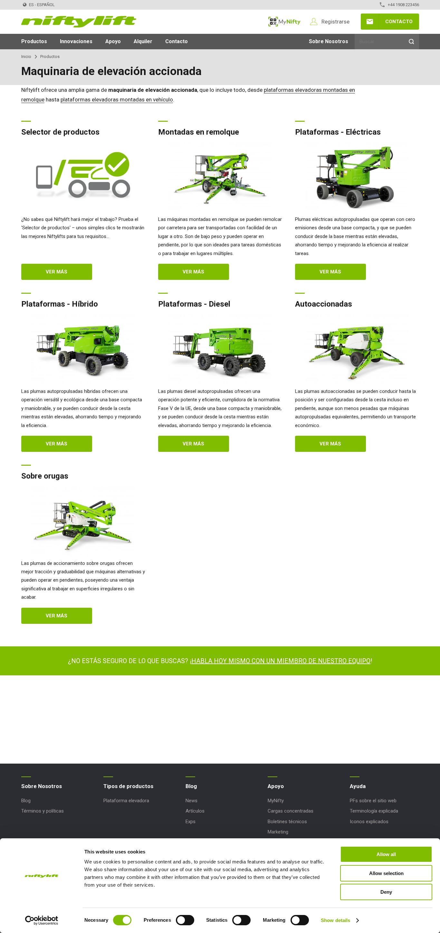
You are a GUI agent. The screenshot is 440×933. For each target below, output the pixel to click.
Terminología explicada (374, 811)
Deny (386, 892)
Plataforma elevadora (126, 801)
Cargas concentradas (290, 811)
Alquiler (143, 41)
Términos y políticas (42, 811)
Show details (335, 920)
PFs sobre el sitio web (373, 801)
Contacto (399, 21)
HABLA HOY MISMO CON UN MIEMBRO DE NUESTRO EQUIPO (280, 661)
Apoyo (113, 41)
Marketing (278, 832)
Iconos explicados (369, 821)
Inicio (26, 56)
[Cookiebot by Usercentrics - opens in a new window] (42, 920)
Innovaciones (76, 41)
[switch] (185, 920)
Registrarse (335, 21)
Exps (191, 821)
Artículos (195, 811)
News (191, 801)
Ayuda (358, 786)
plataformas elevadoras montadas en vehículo (117, 99)
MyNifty (284, 21)
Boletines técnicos (287, 821)
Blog (26, 801)
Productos (34, 41)
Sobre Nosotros (328, 41)
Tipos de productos (128, 786)
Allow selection (386, 873)
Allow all (386, 854)
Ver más (56, 272)
